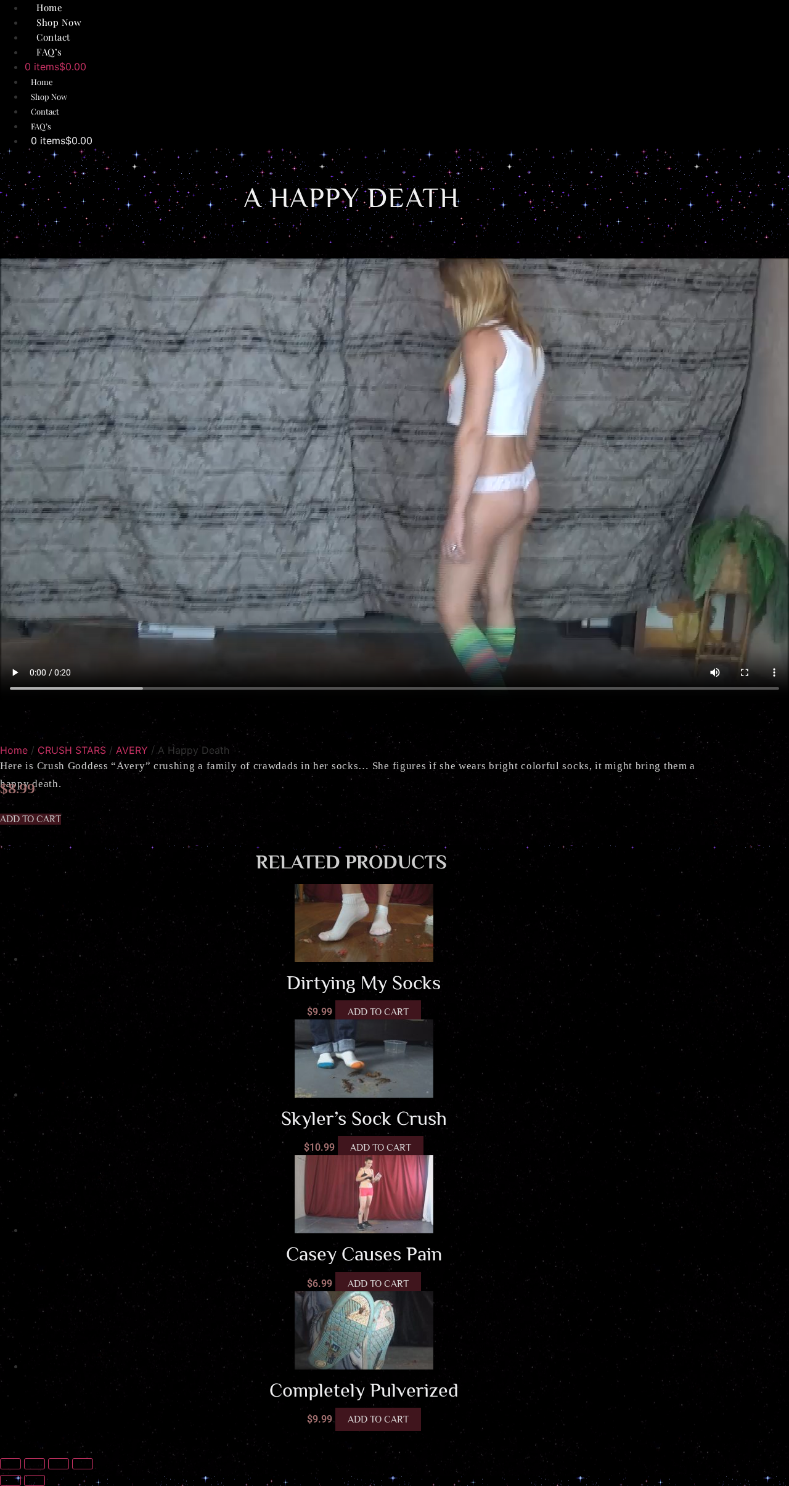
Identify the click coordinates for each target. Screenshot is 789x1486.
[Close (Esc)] (82, 1463)
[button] (30, 819)
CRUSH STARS (72, 750)
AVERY (132, 750)
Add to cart (378, 1012)
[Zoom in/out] (10, 1463)
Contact (45, 111)
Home (42, 81)
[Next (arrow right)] (34, 1480)
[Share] (58, 1463)
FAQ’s (49, 52)
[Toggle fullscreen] (34, 1463)
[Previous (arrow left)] (10, 1480)
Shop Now (49, 96)
